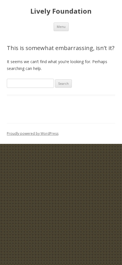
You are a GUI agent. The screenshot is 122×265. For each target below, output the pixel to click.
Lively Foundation (61, 11)
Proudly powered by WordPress (32, 133)
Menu (61, 26)
